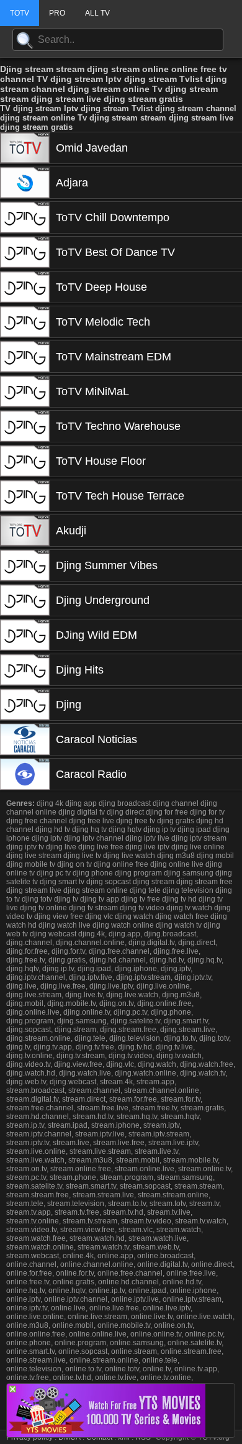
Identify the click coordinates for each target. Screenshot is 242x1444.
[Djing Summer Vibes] (25, 565)
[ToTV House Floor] (25, 461)
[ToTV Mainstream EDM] (25, 356)
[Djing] (25, 704)
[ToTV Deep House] (25, 287)
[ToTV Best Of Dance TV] (25, 252)
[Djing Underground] (25, 600)
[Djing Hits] (25, 669)
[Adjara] (25, 182)
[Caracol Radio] (25, 774)
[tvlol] (106, 1433)
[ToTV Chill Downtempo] (25, 217)
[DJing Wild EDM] (25, 635)
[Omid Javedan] (25, 147)
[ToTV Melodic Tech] (25, 321)
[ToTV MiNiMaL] (25, 391)
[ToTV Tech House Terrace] (25, 495)
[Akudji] (25, 530)
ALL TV (97, 13)
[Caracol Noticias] (25, 739)
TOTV (19, 13)
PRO (57, 13)
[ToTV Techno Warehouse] (25, 426)
